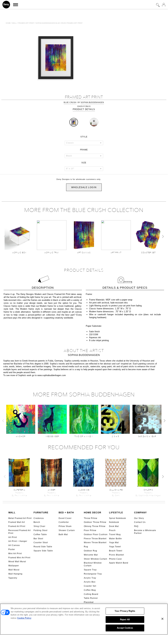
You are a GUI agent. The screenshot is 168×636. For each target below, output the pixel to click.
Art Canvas (14, 545)
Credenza (39, 518)
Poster (11, 549)
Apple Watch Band (118, 563)
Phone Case (115, 559)
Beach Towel (115, 551)
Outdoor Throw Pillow (95, 522)
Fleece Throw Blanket (95, 538)
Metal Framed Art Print (20, 518)
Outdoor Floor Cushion (96, 534)
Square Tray (90, 570)
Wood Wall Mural (17, 561)
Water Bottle (115, 538)
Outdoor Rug (90, 551)
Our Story (139, 518)
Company (140, 512)
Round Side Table (43, 546)
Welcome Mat (91, 555)
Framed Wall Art (16, 522)
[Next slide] (162, 236)
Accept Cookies (125, 628)
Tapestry (12, 578)
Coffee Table (40, 534)
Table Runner (91, 598)
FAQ (136, 526)
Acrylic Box (89, 582)
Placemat (88, 602)
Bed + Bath (66, 512)
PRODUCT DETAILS (84, 109)
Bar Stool (38, 538)
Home (8, 23)
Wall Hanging (15, 574)
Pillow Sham (65, 526)
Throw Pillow (90, 518)
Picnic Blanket (116, 555)
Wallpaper (13, 565)
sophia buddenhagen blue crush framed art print (59, 23)
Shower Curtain (67, 530)
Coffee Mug (90, 590)
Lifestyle (116, 512)
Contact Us (140, 522)
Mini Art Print (15, 553)
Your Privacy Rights (125, 611)
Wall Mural (13, 570)
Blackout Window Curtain (93, 564)
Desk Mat (114, 526)
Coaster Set (90, 586)
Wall (14, 23)
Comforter (64, 522)
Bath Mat (63, 534)
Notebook (114, 522)
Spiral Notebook (117, 518)
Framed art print (26, 23)
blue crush (70, 102)
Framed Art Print (16, 526)
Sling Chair (39, 526)
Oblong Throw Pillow (94, 526)
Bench (37, 522)
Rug (86, 546)
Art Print (12, 537)
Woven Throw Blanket (95, 542)
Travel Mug (115, 534)
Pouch (112, 530)
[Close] (162, 618)
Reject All (125, 619)
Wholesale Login (84, 187)
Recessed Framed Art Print (19, 531)
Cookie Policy (24, 618)
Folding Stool (40, 530)
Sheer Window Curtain (95, 559)
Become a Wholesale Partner (145, 531)
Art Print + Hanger (17, 541)
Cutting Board (91, 594)
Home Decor (92, 512)
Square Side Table (43, 551)
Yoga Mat (114, 542)
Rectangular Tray (93, 574)
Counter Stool (41, 542)
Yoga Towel (115, 546)
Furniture (41, 512)
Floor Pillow (90, 530)
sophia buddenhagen (92, 102)
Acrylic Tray (90, 578)
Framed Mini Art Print (19, 557)
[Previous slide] (5, 236)
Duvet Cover (65, 518)
